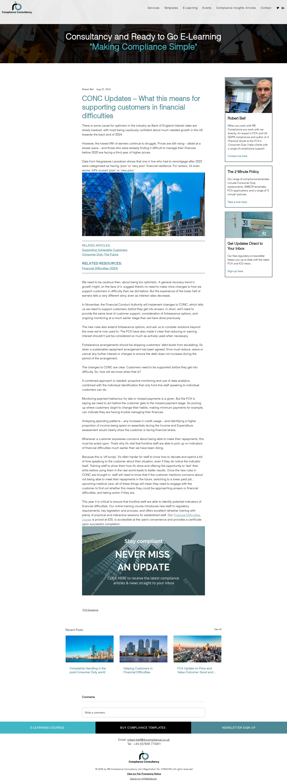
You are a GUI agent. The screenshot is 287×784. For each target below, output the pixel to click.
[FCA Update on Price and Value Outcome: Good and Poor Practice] (197, 649)
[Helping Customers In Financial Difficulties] (144, 649)
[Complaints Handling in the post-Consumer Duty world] (90, 649)
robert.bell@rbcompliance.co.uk (148, 740)
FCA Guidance (90, 609)
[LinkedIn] (283, 7)
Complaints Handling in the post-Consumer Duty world (88, 670)
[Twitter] (278, 7)
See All (218, 629)
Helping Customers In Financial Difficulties (138, 670)
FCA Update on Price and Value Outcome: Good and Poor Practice (195, 670)
